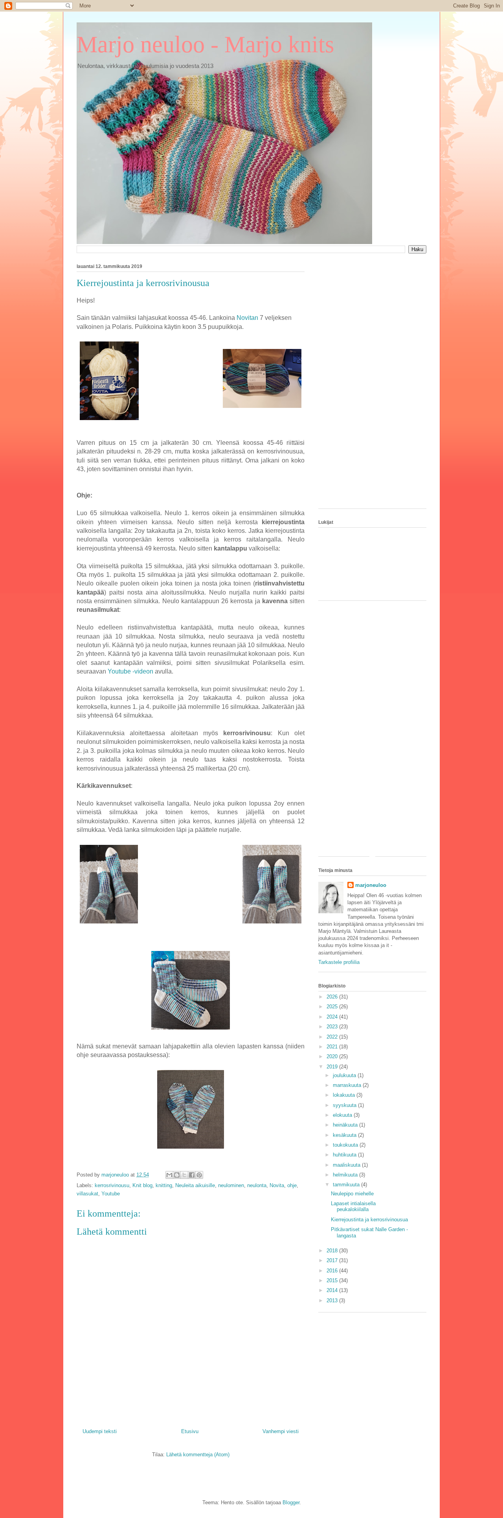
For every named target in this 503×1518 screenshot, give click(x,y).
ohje (292, 1185)
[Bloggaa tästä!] (177, 1175)
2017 (333, 1260)
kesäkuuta (345, 1135)
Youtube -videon (130, 671)
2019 (333, 1067)
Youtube (110, 1194)
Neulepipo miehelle (352, 1194)
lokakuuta (344, 1095)
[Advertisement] (372, 385)
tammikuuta (347, 1185)
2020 (333, 1056)
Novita (277, 1185)
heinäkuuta (346, 1125)
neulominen (231, 1185)
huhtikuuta (345, 1155)
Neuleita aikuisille (195, 1185)
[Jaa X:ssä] (184, 1175)
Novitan (247, 317)
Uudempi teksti (100, 1431)
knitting (164, 1185)
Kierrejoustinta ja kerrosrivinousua (369, 1219)
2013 (333, 1300)
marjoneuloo (370, 885)
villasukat (87, 1194)
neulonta (256, 1185)
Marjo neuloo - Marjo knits (205, 44)
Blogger (291, 1502)
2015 (333, 1280)
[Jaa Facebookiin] (192, 1175)
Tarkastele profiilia (339, 962)
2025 (333, 1007)
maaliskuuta (347, 1165)
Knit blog (142, 1185)
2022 (333, 1037)
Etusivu (189, 1431)
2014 (333, 1290)
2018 (333, 1251)
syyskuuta (345, 1105)
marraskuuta (348, 1085)
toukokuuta (346, 1145)
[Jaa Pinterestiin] (199, 1175)
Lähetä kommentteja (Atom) (197, 1454)
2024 (333, 1017)
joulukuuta (345, 1075)
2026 (333, 997)
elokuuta (343, 1115)
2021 (333, 1047)
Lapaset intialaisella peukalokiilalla (353, 1206)
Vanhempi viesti (281, 1431)
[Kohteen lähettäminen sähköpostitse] (169, 1175)
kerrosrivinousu (112, 1185)
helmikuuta (346, 1175)
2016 (333, 1271)
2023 (333, 1027)
